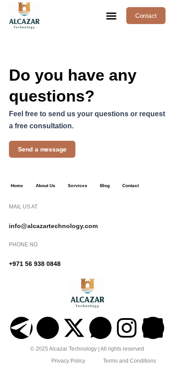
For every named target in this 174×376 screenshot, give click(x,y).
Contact (130, 185)
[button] (111, 15)
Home (17, 185)
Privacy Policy (68, 361)
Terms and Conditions (129, 361)
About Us (45, 185)
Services (77, 185)
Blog (105, 185)
